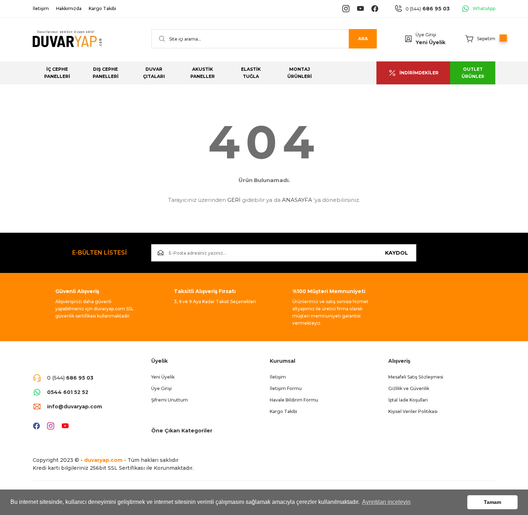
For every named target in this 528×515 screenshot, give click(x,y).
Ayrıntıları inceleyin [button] (386, 502)
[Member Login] (408, 38)
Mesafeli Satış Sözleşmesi (415, 377)
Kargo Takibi (283, 411)
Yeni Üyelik (430, 42)
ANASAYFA (297, 199)
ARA (363, 38)
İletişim (278, 377)
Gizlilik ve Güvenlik (408, 388)
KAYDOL (396, 253)
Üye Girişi (426, 34)
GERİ (234, 199)
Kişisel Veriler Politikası (412, 411)
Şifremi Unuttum (169, 400)
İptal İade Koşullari (408, 400)
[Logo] (67, 39)
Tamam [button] (492, 502)
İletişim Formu (286, 388)
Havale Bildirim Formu (294, 400)
